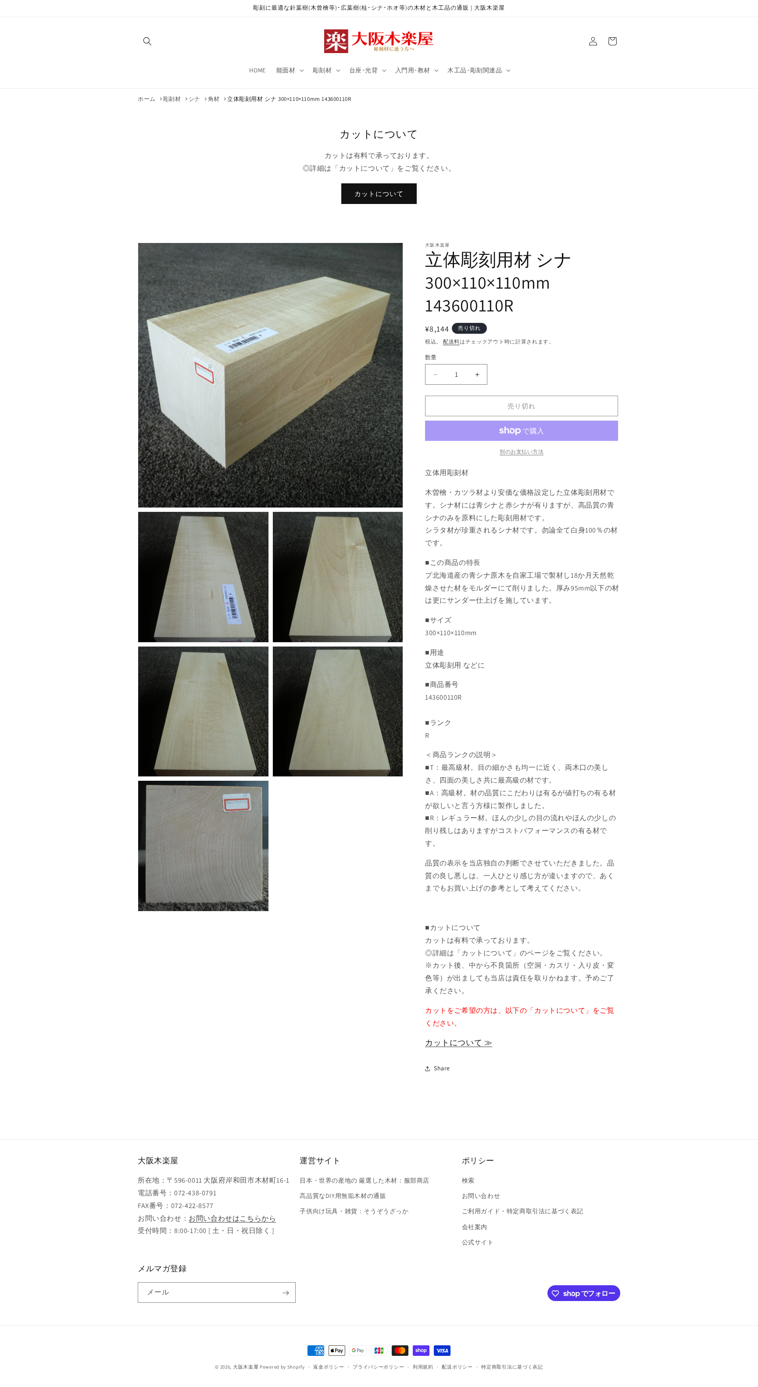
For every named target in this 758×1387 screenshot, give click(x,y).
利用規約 (423, 1366)
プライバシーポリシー (378, 1366)
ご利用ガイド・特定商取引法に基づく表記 (522, 1211)
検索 (468, 1180)
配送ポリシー (457, 1366)
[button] (147, 41)
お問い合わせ (481, 1196)
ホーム (147, 99)
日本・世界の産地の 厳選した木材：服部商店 (364, 1180)
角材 (214, 99)
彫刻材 (172, 99)
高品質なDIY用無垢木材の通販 (343, 1196)
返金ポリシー (328, 1366)
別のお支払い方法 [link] (521, 451)
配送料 (451, 341)
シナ (194, 99)
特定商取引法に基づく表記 (512, 1366)
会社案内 (474, 1227)
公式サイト (478, 1242)
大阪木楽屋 (246, 1367)
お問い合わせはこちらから (232, 1218)
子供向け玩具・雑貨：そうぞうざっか (354, 1211)
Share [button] (442, 1068)
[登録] (285, 1293)
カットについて (379, 193)
